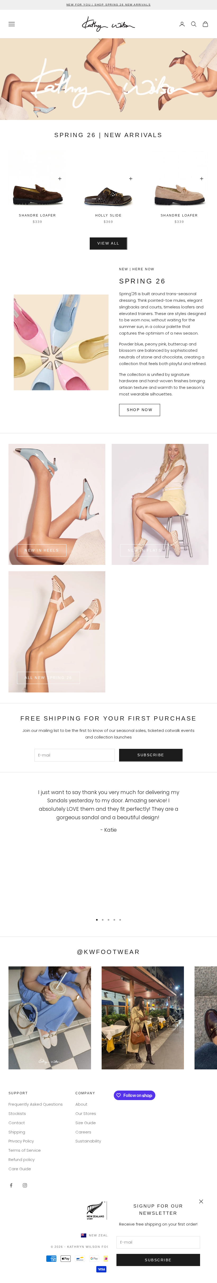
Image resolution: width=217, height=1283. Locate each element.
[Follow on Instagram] (25, 1185)
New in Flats (144, 550)
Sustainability (88, 1141)
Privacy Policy (21, 1141)
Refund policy (21, 1159)
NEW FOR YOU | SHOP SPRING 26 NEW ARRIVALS (108, 4)
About (81, 1104)
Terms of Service (24, 1150)
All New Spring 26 (48, 678)
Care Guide (19, 1169)
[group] (108, 79)
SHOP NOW (139, 410)
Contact (16, 1123)
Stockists (17, 1113)
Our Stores (85, 1113)
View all (108, 243)
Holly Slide (108, 215)
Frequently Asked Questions (35, 1104)
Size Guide (85, 1123)
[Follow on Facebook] (11, 1185)
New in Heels (42, 550)
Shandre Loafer (37, 215)
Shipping (16, 1132)
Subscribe (158, 1260)
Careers (83, 1132)
